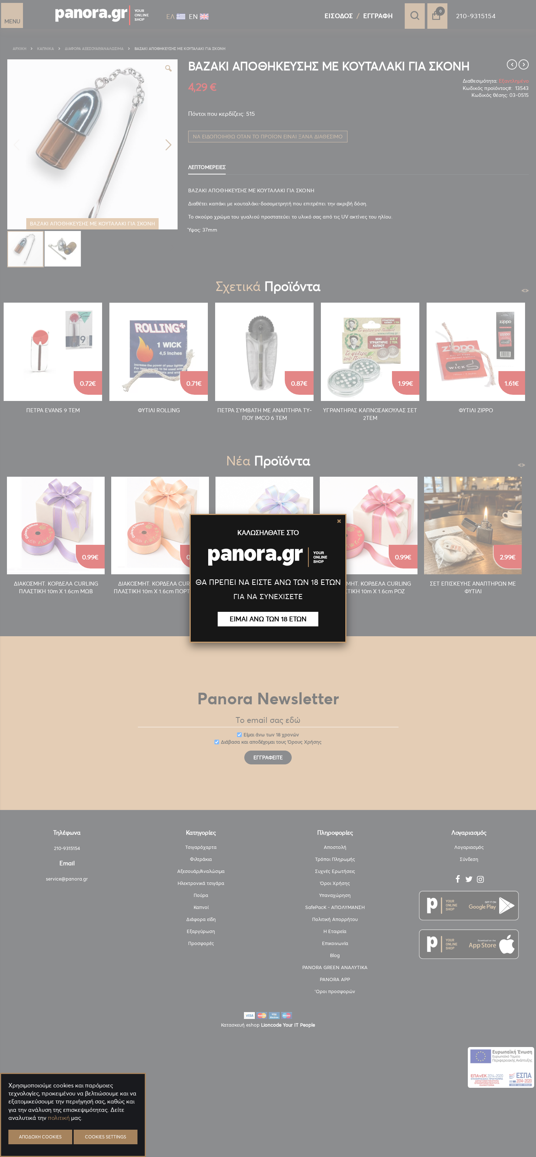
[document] (72, 1135)
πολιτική (59, 1117)
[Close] (339, 521)
